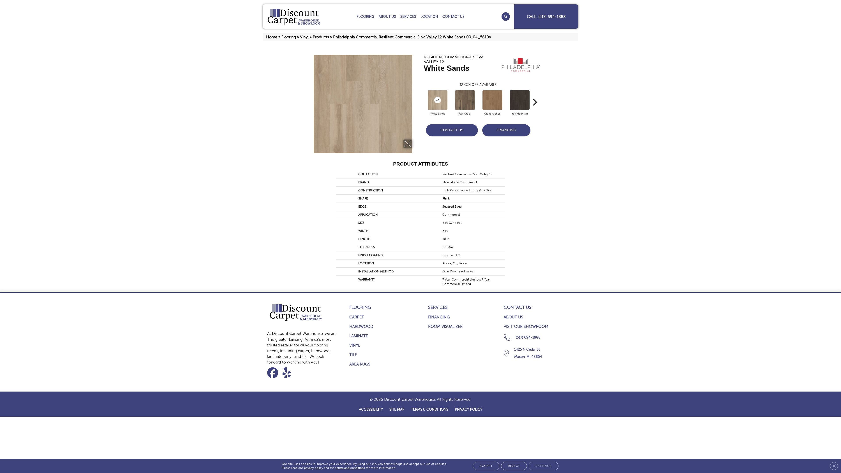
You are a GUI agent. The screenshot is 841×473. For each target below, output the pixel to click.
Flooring (288, 37)
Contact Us (451, 130)
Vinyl (304, 37)
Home (271, 37)
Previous (421, 96)
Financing (506, 130)
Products (321, 37)
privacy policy (313, 467)
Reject (514, 466)
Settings (543, 466)
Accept (486, 466)
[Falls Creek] (465, 100)
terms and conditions (350, 467)
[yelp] (289, 372)
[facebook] (274, 372)
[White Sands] (438, 100)
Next (535, 96)
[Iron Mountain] (520, 100)
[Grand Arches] (492, 100)
